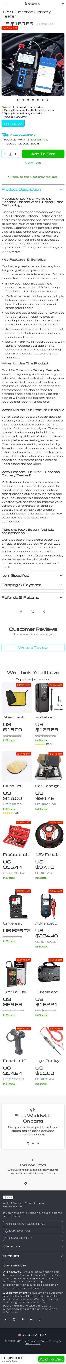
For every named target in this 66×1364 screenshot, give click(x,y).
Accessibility (33, 1343)
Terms (45, 1341)
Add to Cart (51, 1359)
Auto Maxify (12, 1271)
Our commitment (15, 1292)
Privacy (53, 1341)
